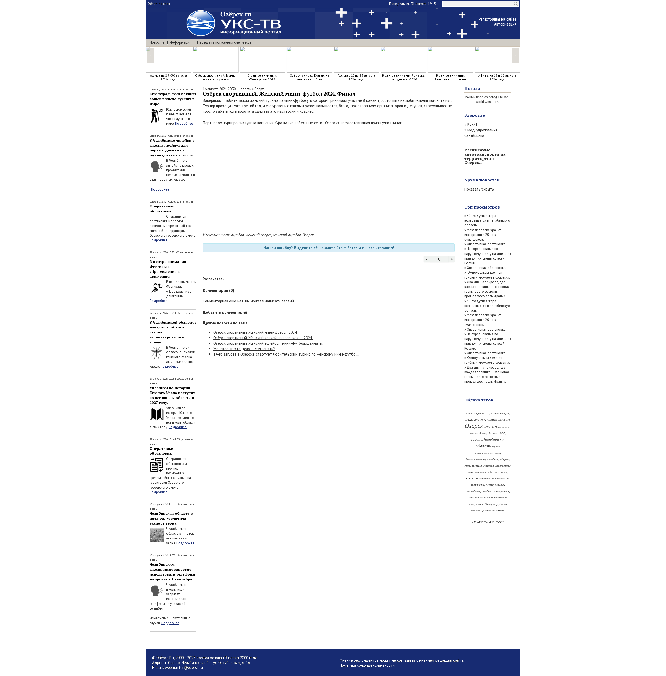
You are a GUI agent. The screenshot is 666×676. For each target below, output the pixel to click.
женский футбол (287, 234)
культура (488, 465)
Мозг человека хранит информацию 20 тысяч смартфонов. (482, 235)
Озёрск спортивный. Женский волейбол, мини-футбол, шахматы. (268, 343)
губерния (505, 459)
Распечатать (214, 278)
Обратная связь (159, 4)
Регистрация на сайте (497, 19)
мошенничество (477, 472)
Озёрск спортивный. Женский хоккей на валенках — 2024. (263, 337)
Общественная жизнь (180, 89)
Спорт (259, 89)
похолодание (473, 491)
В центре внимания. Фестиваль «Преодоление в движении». (168, 269)
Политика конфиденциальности (367, 665)
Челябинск (476, 440)
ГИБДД (468, 419)
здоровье (477, 465)
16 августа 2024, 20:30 (219, 89)
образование (486, 478)
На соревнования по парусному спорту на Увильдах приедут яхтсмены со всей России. (487, 256)
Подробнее (184, 123)
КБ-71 (472, 124)
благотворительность (488, 453)
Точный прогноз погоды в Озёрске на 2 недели (498, 97)
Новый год (504, 419)
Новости (157, 42)
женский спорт (258, 234)
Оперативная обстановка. (162, 208)
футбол (237, 234)
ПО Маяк (496, 427)
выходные (492, 459)
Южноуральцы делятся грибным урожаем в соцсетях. (487, 274)
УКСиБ (501, 433)
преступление (501, 491)
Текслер (492, 433)
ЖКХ (482, 419)
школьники (498, 510)
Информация (180, 42)
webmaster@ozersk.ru (184, 667)
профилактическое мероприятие (488, 497)
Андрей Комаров (500, 413)
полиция (499, 485)
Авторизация (505, 24)
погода (490, 485)
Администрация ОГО (477, 413)
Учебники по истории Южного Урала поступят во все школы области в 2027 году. (172, 395)
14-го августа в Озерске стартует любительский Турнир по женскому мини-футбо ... (286, 354)
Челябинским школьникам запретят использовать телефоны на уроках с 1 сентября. (172, 572)
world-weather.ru (488, 102)
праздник (487, 491)
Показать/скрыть (479, 189)
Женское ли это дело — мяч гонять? (244, 348)
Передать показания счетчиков (224, 42)
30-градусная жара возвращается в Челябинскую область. (487, 220)
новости (472, 478)
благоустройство (476, 459)
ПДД (486, 427)
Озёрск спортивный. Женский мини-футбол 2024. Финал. (280, 93)
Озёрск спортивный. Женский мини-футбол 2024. (255, 332)
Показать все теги (488, 522)
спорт (471, 504)
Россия (483, 433)
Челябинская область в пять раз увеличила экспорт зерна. (171, 518)
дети (467, 465)
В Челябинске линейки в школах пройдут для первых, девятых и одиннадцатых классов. (172, 147)
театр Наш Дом (485, 504)
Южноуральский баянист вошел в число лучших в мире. (173, 98)
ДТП (476, 419)
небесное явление (498, 472)
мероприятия (503, 465)
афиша (496, 446)
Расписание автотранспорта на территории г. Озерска (484, 156)
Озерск (308, 234)
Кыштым (492, 419)
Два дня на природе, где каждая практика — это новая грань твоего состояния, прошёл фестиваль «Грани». (487, 289)
